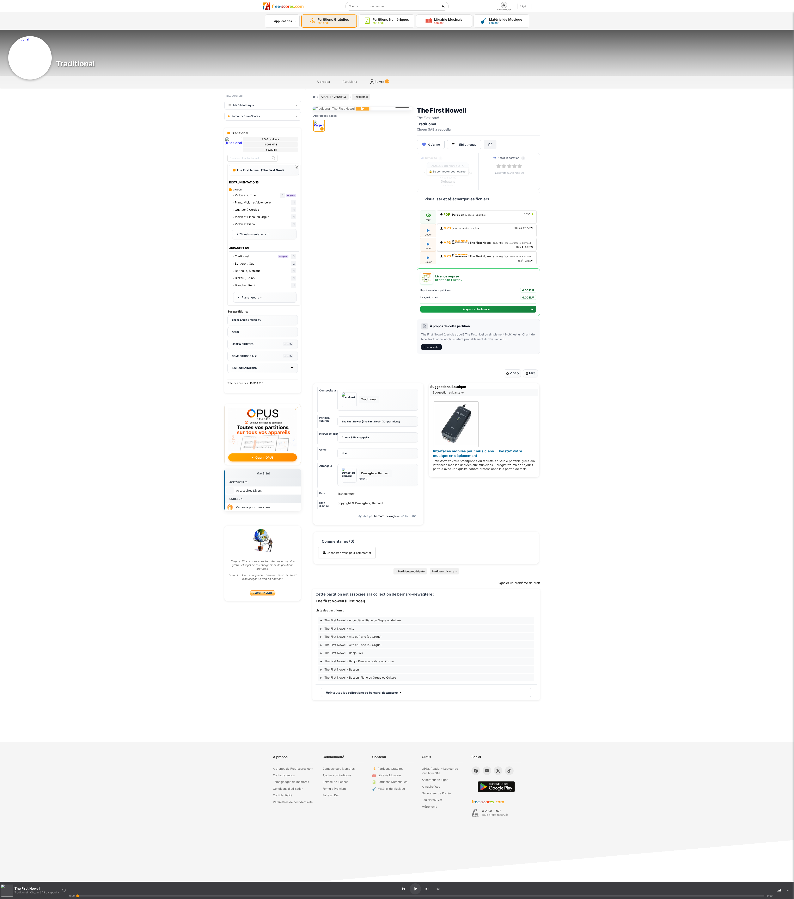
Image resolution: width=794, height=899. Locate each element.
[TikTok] (509, 770)
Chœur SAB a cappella (355, 437)
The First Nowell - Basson (339, 669)
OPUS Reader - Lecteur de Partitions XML (440, 771)
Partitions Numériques (392, 782)
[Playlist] (788, 890)
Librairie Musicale (389, 775)
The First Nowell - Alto (337, 628)
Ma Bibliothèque (243, 105)
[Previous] (403, 889)
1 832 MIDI (270, 149)
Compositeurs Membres (339, 768)
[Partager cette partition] (490, 144)
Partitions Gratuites (390, 768)
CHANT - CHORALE (334, 96)
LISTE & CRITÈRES (262, 344)
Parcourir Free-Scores (246, 116)
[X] (498, 770)
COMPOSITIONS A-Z (262, 356)
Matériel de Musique (391, 788)
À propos (323, 82)
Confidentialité (282, 795)
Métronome (429, 806)
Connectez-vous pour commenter (348, 552)
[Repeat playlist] (438, 889)
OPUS (235, 332)
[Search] (273, 158)
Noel (344, 453)
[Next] (427, 889)
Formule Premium (334, 788)
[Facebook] (475, 770)
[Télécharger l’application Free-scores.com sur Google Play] (496, 786)
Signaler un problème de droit (519, 583)
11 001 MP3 (270, 144)
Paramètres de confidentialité (293, 802)
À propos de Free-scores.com (293, 768)
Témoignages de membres (291, 782)
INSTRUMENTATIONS (244, 367)
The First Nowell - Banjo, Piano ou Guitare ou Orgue (357, 661)
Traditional (361, 96)
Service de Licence (335, 782)
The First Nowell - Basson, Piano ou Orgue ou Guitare (358, 677)
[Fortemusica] (475, 813)
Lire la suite (431, 347)
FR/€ (523, 6)
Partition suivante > (444, 571)
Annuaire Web (431, 786)
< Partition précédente (410, 571)
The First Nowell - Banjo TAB (341, 653)
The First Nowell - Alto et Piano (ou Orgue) (350, 636)
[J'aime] (64, 890)
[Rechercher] (443, 6)
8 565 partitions (270, 139)
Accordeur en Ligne (435, 779)
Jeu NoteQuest (432, 800)
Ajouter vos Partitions (337, 775)
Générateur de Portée (436, 793)
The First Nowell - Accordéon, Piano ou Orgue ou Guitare (360, 620)
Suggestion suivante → (448, 392)
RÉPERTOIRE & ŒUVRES (246, 320)
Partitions (349, 82)
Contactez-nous (284, 775)
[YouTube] (487, 770)
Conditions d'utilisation (288, 788)
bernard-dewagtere (387, 516)
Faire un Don (331, 795)
